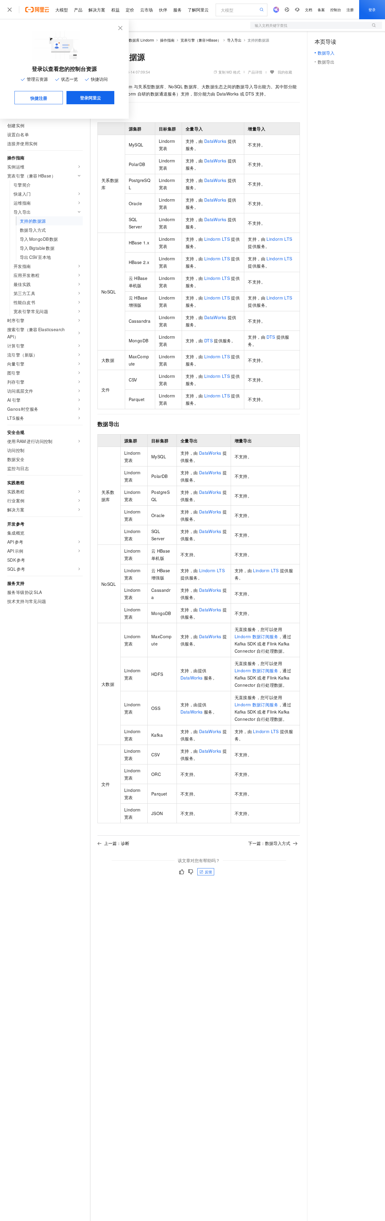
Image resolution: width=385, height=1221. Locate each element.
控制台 (335, 9)
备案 (321, 9)
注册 (350, 9)
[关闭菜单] (9, 9)
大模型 (61, 10)
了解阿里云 (198, 10)
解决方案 (96, 10)
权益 (115, 10)
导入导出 (234, 39)
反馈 (208, 871)
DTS (208, 340)
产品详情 (255, 71)
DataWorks (215, 141)
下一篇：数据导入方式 (269, 843)
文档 (308, 9)
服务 (177, 10)
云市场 (146, 10)
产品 (78, 10)
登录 (372, 9)
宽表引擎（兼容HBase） (200, 39)
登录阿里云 (90, 98)
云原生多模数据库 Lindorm (132, 39)
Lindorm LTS (217, 239)
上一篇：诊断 (116, 843)
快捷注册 (38, 98)
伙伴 (163, 10)
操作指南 (167, 39)
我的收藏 (285, 71)
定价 (130, 10)
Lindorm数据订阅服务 (256, 636)
